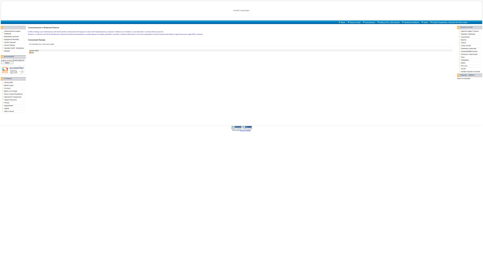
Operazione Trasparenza (12, 97)
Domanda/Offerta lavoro (469, 51)
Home (343, 22)
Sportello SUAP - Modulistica (14, 48)
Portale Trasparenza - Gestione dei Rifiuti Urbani (450, 22)
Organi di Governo (10, 100)
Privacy (6, 103)
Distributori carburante (468, 48)
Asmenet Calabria (245, 130)
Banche (463, 40)
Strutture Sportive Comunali (470, 72)
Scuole (463, 69)
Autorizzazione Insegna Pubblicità (12, 32)
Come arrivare (466, 46)
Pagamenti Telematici (11, 39)
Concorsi (7, 88)
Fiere (463, 57)
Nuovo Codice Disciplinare (13, 94)
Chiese (463, 43)
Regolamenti (8, 106)
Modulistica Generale (11, 37)
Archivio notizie (34, 50)
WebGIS (7, 51)
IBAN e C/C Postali (10, 91)
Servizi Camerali (10, 42)
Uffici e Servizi (9, 111)
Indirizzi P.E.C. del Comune (389, 22)
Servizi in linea (355, 22)
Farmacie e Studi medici (469, 54)
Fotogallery (465, 60)
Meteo (463, 63)
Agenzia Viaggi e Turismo (470, 31)
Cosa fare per (370, 22)
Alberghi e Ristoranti (468, 34)
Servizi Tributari (9, 45)
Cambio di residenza (411, 22)
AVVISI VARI (8, 82)
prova (426, 22)
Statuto (6, 108)
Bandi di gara (8, 85)
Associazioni (465, 37)
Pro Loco (464, 66)
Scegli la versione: (6, 60)
